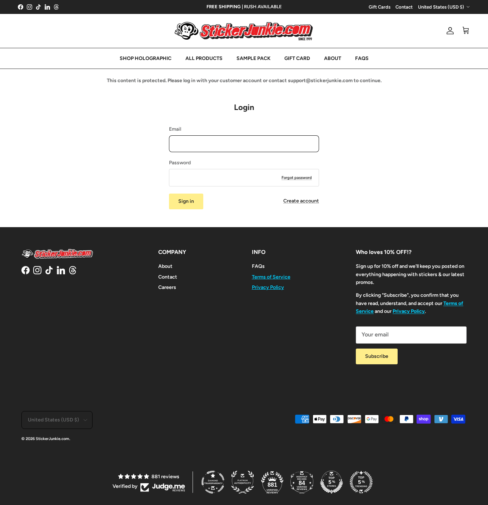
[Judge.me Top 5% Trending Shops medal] (361, 482)
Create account (301, 201)
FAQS (362, 58)
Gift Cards (379, 7)
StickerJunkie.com (52, 438)
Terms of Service (271, 277)
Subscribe (376, 356)
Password (180, 163)
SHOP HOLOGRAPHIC (145, 58)
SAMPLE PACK (253, 58)
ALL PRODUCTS (204, 58)
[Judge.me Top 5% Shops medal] (331, 482)
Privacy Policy (268, 287)
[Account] (448, 30)
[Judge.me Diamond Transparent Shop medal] (212, 482)
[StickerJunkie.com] (244, 31)
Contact (404, 7)
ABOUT (332, 58)
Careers (167, 287)
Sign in (186, 201)
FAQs (258, 266)
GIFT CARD (297, 58)
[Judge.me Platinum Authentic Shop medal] (242, 482)
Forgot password (297, 177)
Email (175, 129)
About (165, 266)
